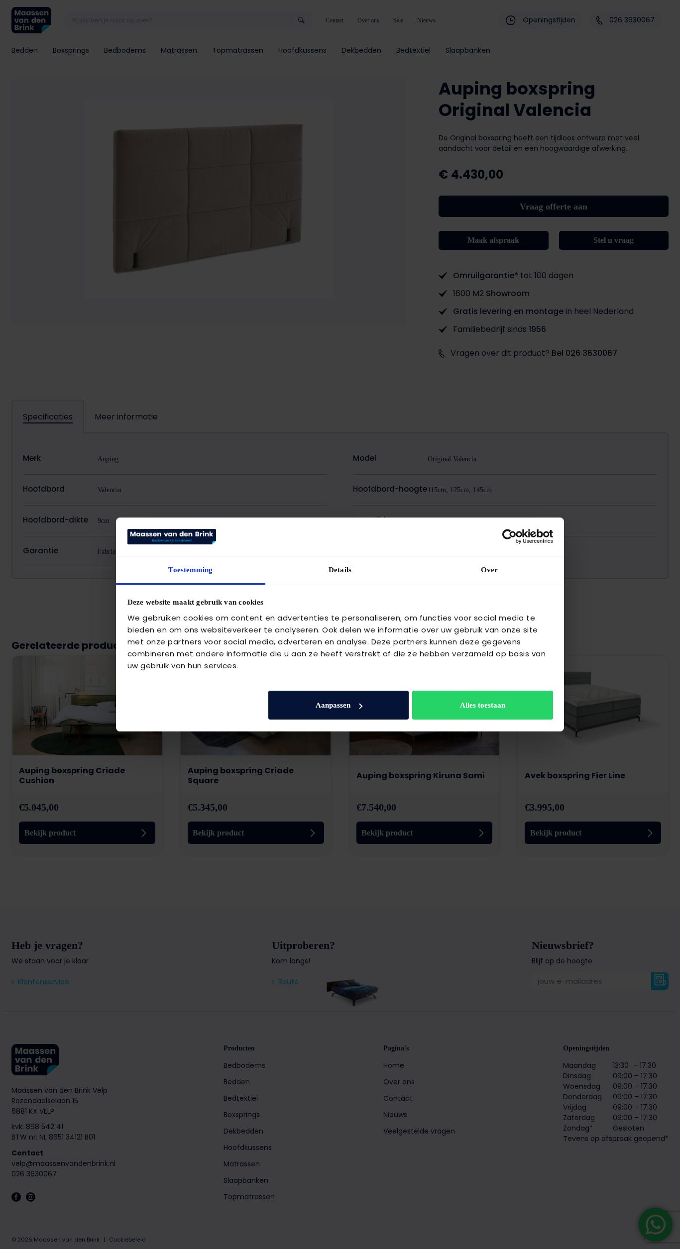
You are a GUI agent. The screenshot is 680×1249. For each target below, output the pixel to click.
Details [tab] (340, 570)
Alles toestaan (482, 705)
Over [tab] (489, 570)
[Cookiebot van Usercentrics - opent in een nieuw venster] (509, 536)
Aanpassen (333, 705)
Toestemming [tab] (190, 570)
